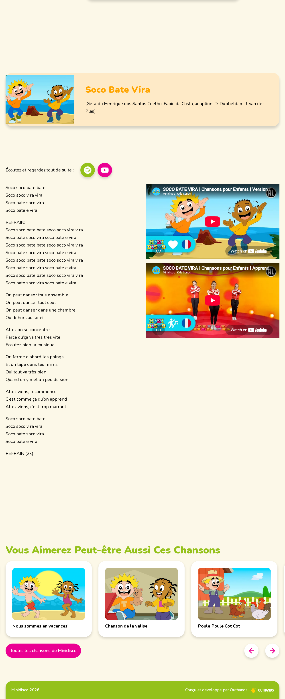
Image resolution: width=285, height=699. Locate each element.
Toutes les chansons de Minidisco (43, 651)
